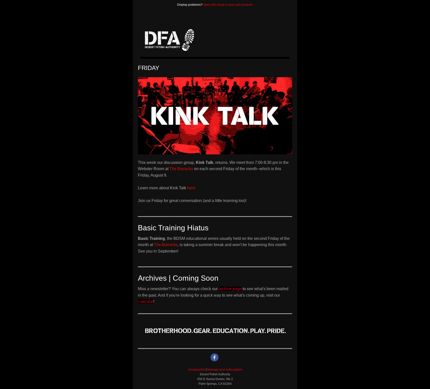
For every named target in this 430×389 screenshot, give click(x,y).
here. (191, 188)
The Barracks (181, 169)
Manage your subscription (224, 369)
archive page (230, 289)
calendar (145, 301)
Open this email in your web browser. (228, 4)
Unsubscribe (196, 369)
